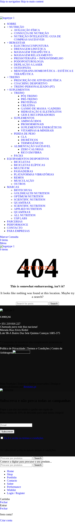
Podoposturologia (29, 61)
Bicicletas (22, 161)
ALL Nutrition (25, 215)
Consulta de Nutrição (31, 33)
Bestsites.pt (30, 386)
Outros (19, 183)
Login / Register (16, 493)
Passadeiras (23, 171)
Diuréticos (29, 139)
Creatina (28, 105)
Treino (19, 92)
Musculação (24, 180)
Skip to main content (32, 1)
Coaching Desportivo (30, 83)
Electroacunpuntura (31, 45)
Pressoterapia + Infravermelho (38, 58)
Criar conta (6, 520)
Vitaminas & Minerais (37, 130)
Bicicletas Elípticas (29, 165)
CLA (24, 136)
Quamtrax (22, 202)
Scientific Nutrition (29, 199)
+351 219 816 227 (10, 323)
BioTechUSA (23, 190)
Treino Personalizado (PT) (34, 86)
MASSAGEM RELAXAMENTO (33, 55)
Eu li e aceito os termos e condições (23, 438)
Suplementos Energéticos (41, 127)
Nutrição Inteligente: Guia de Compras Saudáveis (37, 38)
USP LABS (20, 218)
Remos (19, 177)
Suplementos (24, 117)
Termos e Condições (38, 348)
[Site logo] (7, 17)
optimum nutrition (28, 196)
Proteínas (29, 102)
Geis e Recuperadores (38, 114)
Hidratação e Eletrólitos (41, 111)
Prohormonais (32, 124)
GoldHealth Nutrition (32, 193)
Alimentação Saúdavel (32, 146)
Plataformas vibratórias (34, 174)
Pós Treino (29, 95)
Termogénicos (32, 143)
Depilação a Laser (28, 64)
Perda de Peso (24, 133)
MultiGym (21, 168)
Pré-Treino (29, 99)
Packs (18, 155)
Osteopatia (22, 67)
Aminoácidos (31, 121)
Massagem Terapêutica (32, 52)
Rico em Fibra (31, 152)
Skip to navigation (10, 1)
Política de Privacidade (12, 348)
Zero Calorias (32, 149)
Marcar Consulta (9, 236)
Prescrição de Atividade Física (38, 80)
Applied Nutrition (28, 208)
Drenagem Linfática (30, 48)
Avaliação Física (27, 30)
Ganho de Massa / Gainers (41, 108)
